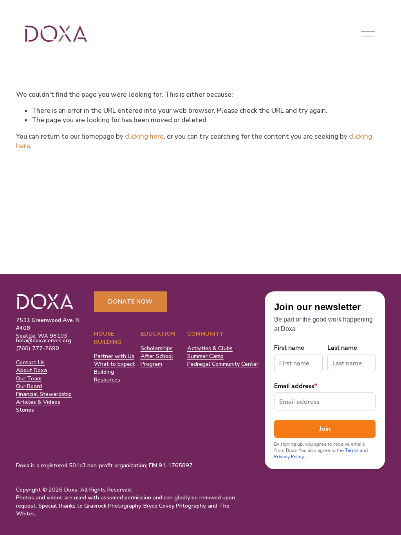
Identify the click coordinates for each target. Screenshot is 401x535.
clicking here (144, 136)
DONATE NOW (130, 301)
